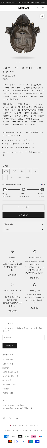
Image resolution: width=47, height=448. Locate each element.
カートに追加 (23, 207)
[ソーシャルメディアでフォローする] (4, 418)
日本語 (32, 425)
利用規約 (6, 388)
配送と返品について (10, 372)
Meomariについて (10, 384)
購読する (10, 346)
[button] (23, 224)
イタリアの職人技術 (10, 376)
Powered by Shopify (32, 431)
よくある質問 (8, 359)
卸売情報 (6, 368)
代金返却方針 (8, 393)
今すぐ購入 (23, 215)
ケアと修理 (7, 380)
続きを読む (12, 275)
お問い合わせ (8, 364)
